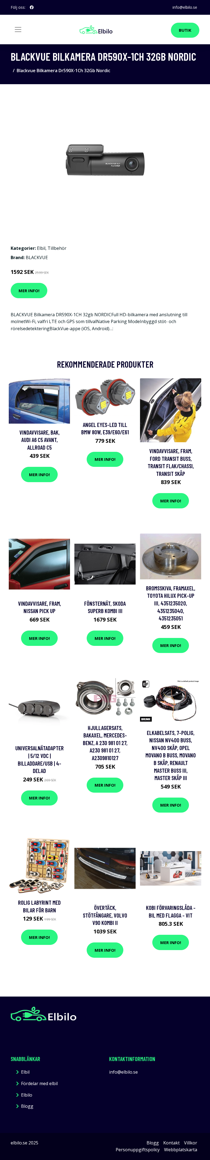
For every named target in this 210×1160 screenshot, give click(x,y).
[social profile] (32, 7)
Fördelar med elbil (39, 1083)
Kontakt (171, 1143)
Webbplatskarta (180, 1150)
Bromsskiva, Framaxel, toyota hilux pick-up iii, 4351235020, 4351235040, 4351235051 (170, 603)
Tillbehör (57, 248)
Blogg (27, 1106)
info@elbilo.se (185, 7)
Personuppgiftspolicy (138, 1150)
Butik (185, 30)
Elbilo (26, 1095)
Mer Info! (29, 290)
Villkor (190, 1143)
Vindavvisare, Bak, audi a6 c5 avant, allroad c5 (39, 440)
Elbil (41, 248)
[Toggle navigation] (18, 29)
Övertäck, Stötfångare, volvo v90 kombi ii (105, 915)
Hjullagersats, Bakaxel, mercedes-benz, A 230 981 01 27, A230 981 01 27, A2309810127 (105, 742)
